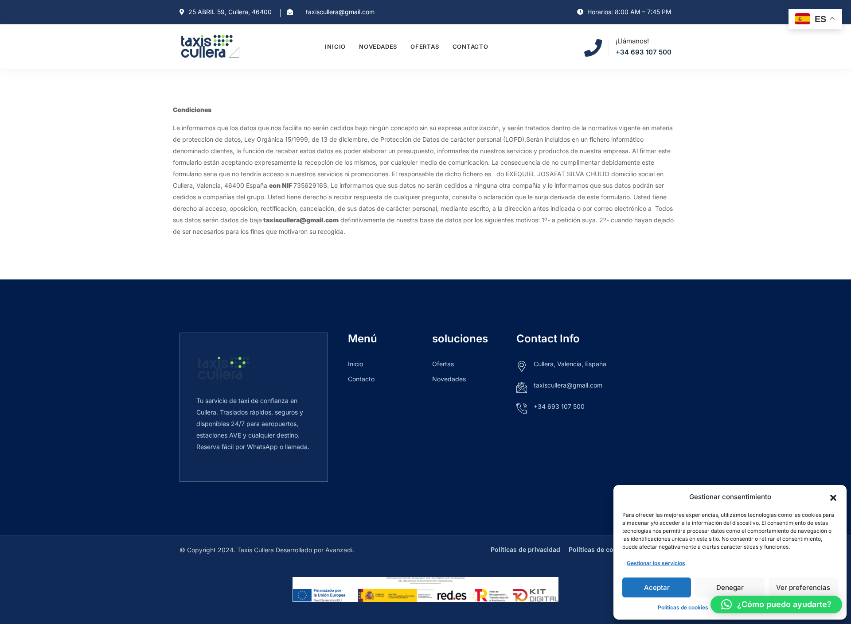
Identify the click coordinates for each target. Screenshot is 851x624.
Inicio (335, 46)
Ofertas (424, 46)
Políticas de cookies (683, 607)
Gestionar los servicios (656, 563)
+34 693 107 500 (643, 52)
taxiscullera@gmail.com (340, 12)
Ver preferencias (803, 587)
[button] (833, 496)
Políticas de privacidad (525, 549)
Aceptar (657, 587)
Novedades (378, 46)
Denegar (730, 587)
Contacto (470, 46)
